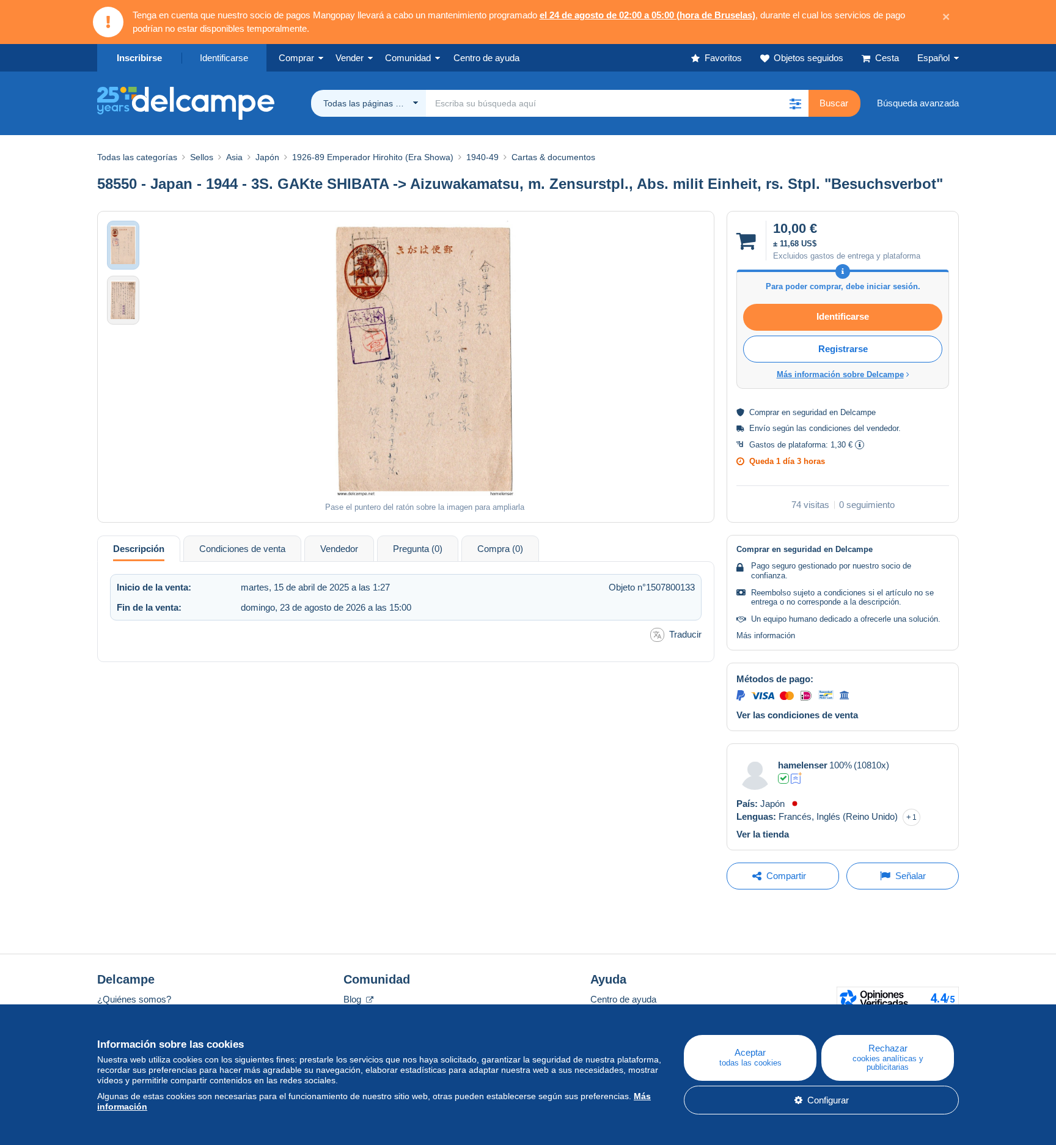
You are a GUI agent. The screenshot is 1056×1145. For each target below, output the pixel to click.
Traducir (685, 634)
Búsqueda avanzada (918, 103)
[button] (795, 103)
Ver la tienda (762, 834)
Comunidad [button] (408, 58)
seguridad (810, 412)
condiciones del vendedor (853, 428)
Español (933, 58)
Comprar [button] (296, 58)
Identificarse (224, 58)
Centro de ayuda (623, 999)
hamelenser (802, 765)
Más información (765, 635)
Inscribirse (139, 58)
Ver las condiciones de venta (797, 715)
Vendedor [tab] (339, 548)
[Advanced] (796, 778)
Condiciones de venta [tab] (242, 548)
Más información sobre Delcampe (840, 374)
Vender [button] (350, 58)
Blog (353, 999)
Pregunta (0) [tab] (417, 548)
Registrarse (843, 349)
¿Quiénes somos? (134, 999)
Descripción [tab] (138, 548)
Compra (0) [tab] (500, 548)
